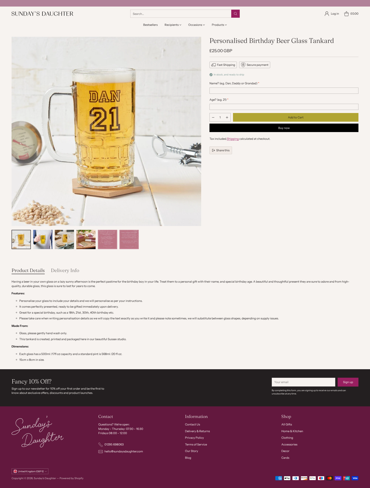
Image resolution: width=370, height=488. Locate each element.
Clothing (287, 437)
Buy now (284, 128)
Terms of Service (196, 444)
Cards (285, 458)
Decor (285, 451)
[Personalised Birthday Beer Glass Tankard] (106, 131)
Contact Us (192, 424)
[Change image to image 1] (21, 239)
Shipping (233, 139)
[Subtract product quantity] (213, 117)
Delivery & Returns (197, 431)
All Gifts (286, 424)
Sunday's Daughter (45, 478)
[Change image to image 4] (86, 239)
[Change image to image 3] (64, 239)
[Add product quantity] (227, 117)
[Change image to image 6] (129, 239)
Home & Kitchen (292, 431)
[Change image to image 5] (107, 239)
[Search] (235, 14)
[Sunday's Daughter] (42, 14)
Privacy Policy (194, 437)
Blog (188, 458)
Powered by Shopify (71, 478)
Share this (223, 150)
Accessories (289, 444)
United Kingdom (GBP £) (31, 471)
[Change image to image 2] (42, 239)
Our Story (191, 451)
